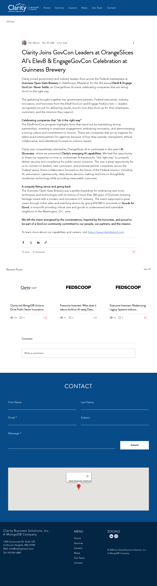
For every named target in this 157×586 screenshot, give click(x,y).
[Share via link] (45, 242)
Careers (78, 548)
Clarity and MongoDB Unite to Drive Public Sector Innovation (27, 307)
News (77, 552)
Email (11, 417)
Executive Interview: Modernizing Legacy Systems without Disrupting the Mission (128, 307)
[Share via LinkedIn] (38, 242)
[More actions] (133, 43)
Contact (78, 562)
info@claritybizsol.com (21, 548)
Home (77, 538)
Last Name (87, 402)
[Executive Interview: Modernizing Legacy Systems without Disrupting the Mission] (128, 287)
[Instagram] (116, 536)
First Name (15, 402)
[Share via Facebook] (23, 242)
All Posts (10, 21)
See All (147, 269)
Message (13, 433)
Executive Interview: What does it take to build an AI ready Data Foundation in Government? (78, 307)
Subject (85, 417)
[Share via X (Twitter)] (30, 242)
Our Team (79, 557)
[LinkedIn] (111, 536)
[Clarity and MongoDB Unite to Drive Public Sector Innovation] (29, 287)
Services (78, 543)
